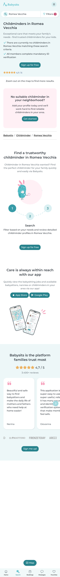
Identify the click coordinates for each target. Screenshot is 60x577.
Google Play (41, 295)
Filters (51, 14)
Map (31, 562)
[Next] (55, 403)
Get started (30, 118)
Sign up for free (30, 65)
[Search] (5, 14)
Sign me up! (30, 449)
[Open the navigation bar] (54, 4)
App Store (21, 295)
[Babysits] (11, 4)
